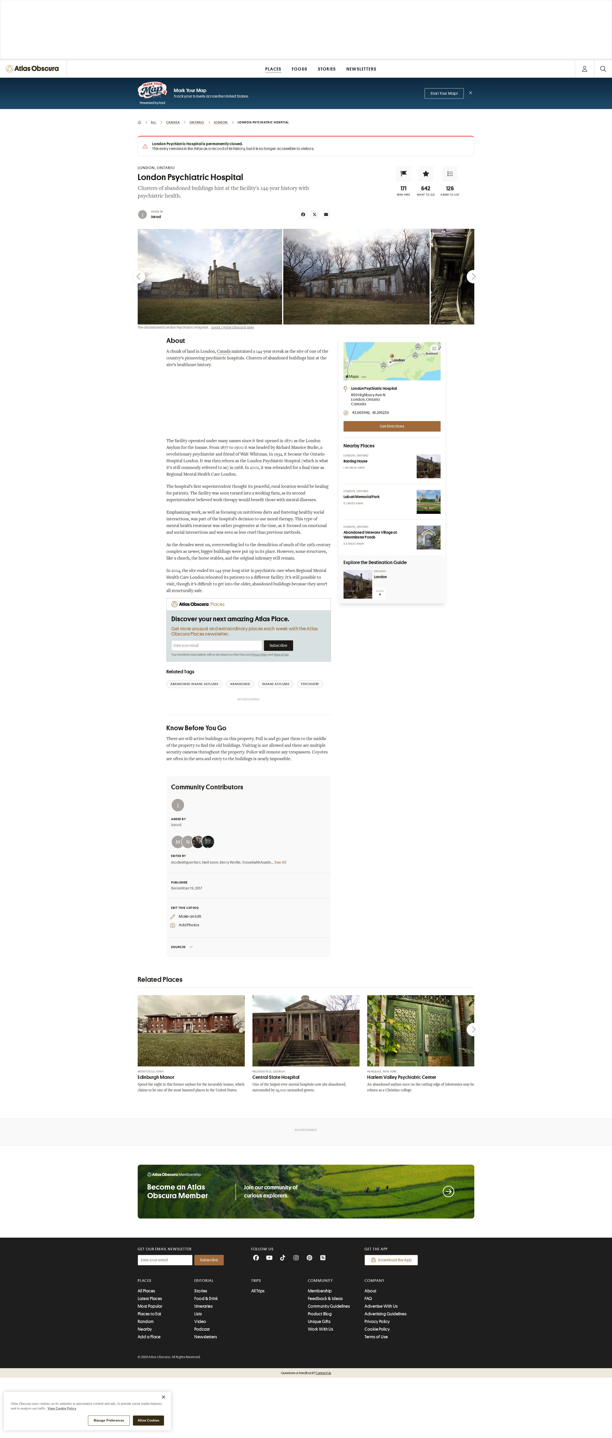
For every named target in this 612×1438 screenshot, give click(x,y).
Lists (198, 1314)
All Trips (258, 1291)
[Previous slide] (138, 276)
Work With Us (320, 1329)
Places (145, 1281)
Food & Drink (206, 1299)
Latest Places (150, 1299)
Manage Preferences (109, 1420)
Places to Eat (149, 1314)
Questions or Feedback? (306, 1373)
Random (146, 1321)
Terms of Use (281, 654)
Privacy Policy (260, 654)
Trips (256, 1281)
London (380, 577)
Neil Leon (210, 862)
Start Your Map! (444, 93)
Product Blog (320, 1314)
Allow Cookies (148, 1420)
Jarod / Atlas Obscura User (232, 327)
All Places (146, 1291)
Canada (223, 352)
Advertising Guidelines (385, 1314)
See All (280, 862)
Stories (200, 1291)
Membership (320, 1291)
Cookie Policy (377, 1329)
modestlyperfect (186, 862)
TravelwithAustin (256, 862)
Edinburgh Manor (156, 1077)
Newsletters (205, 1337)
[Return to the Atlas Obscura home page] (33, 69)
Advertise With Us (381, 1306)
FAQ (368, 1299)
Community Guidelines (329, 1306)
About (370, 1291)
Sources (178, 947)
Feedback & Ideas (325, 1299)
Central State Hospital (276, 1077)
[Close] (163, 1397)
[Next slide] (473, 276)
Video (200, 1321)
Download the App (395, 1260)
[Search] (603, 69)
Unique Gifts (319, 1321)
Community (320, 1281)
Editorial (203, 1281)
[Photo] (429, 466)
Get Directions (392, 426)
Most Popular (150, 1306)
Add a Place (149, 1337)
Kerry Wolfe (230, 862)
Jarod (156, 217)
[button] (403, 173)
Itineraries (203, 1306)
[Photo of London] (358, 584)
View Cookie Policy (62, 1408)
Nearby (145, 1329)
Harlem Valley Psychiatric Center (401, 1077)
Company (374, 1281)
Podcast (202, 1329)
